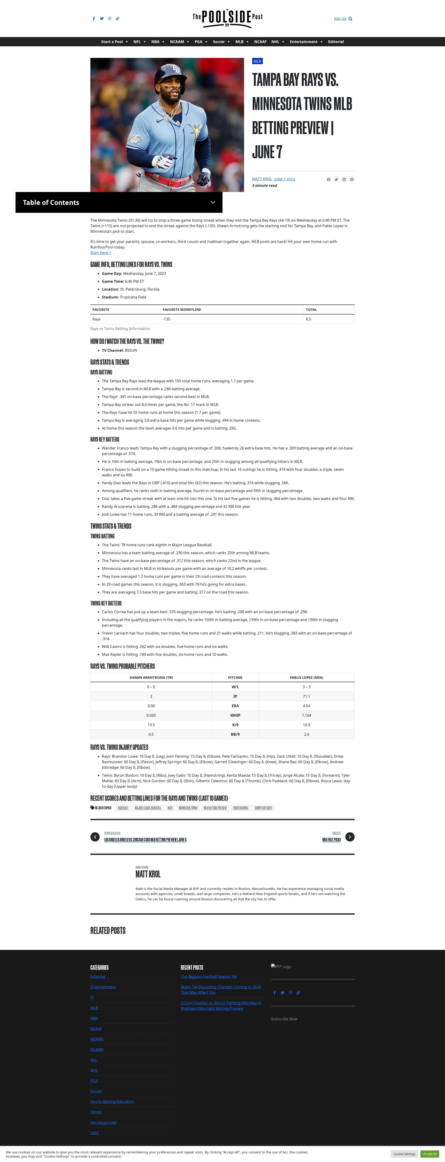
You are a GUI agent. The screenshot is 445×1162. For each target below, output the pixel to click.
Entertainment (304, 41)
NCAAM (177, 41)
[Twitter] (101, 18)
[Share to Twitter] (336, 179)
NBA (155, 41)
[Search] (350, 18)
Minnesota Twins (188, 808)
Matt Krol (262, 179)
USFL (94, 1132)
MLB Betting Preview (215, 808)
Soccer (219, 41)
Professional (240, 808)
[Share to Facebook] (328, 179)
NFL (137, 41)
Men (170, 808)
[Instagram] (109, 18)
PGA (198, 41)
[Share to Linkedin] (344, 179)
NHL (275, 41)
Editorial (336, 41)
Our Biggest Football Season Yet (209, 976)
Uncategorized (103, 1122)
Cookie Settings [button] (404, 1154)
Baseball (123, 808)
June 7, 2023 (284, 179)
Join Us (340, 18)
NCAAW (96, 1049)
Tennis (96, 1112)
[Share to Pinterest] (352, 179)
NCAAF (260, 41)
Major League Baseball (148, 808)
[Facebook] (93, 18)
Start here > (100, 252)
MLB (239, 41)
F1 (92, 997)
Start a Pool (112, 41)
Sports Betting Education (112, 1101)
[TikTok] (117, 18)
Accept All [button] (429, 1154)
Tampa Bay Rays (263, 808)
